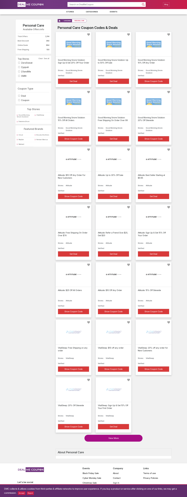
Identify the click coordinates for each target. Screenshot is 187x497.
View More (113, 438)
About (116, 473)
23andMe (26, 71)
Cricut (20, 135)
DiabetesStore (23, 121)
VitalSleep (40, 115)
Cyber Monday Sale (92, 478)
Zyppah (25, 67)
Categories (92, 12)
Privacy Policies (150, 478)
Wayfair (21, 139)
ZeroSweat (26, 62)
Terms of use (149, 473)
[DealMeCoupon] (31, 471)
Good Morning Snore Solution (23, 116)
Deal (23, 95)
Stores (70, 12)
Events (113, 12)
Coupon (25, 100)
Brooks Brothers (42, 135)
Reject (30, 493)
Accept (22, 493)
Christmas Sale (90, 483)
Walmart (21, 144)
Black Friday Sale (91, 473)
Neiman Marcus (42, 139)
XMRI (23, 76)
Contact (116, 478)
